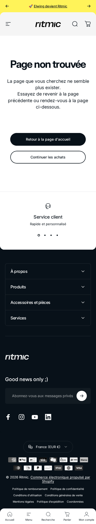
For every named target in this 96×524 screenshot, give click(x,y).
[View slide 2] (45, 235)
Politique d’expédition (50, 501)
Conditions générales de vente (64, 495)
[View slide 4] (57, 235)
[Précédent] (7, 6)
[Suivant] (88, 6)
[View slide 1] (39, 235)
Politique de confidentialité (67, 489)
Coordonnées (75, 501)
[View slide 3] (51, 235)
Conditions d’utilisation (27, 495)
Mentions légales (23, 501)
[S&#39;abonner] (82, 396)
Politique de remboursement (29, 489)
